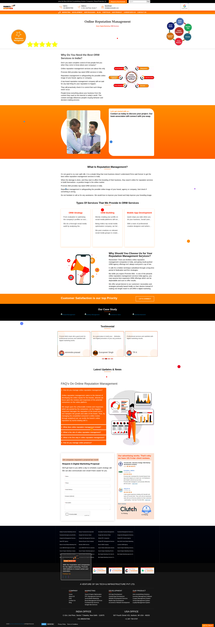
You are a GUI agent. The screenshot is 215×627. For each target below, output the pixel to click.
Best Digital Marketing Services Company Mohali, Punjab (106, 557)
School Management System (141, 600)
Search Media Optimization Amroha (106, 547)
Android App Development (116, 596)
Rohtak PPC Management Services (106, 541)
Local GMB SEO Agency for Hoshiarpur (68, 547)
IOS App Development (115, 594)
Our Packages (89, 12)
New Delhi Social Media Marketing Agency (125, 541)
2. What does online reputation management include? (81, 427)
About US (72, 596)
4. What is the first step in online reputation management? (82, 437)
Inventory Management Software (142, 596)
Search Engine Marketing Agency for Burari (87, 551)
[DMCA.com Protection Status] (48, 624)
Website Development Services (118, 598)
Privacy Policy (62, 624)
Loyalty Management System (141, 602)
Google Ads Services (91, 604)
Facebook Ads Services (92, 602)
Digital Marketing (105, 26)
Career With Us (130, 12)
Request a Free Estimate (118, 1)
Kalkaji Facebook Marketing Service (68, 531)
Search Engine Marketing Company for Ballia (68, 551)
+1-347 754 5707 (131, 619)
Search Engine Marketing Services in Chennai (125, 551)
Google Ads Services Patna (104, 535)
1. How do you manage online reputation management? (82, 390)
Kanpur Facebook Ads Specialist (86, 531)
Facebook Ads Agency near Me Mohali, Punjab (68, 535)
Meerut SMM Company (103, 544)
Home (98, 26)
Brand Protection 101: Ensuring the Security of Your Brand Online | (87, 1)
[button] (103, 358)
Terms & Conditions (72, 624)
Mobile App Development (116, 600)
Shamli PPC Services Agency (124, 538)
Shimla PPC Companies (103, 538)
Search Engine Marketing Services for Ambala (125, 547)
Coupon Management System (141, 598)
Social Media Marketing (92, 598)
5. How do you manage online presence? (76, 443)
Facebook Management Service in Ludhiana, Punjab (125, 531)
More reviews (122, 503)
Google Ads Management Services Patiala (125, 535)
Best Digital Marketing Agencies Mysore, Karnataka (125, 554)
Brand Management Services (93, 600)
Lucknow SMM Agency (122, 544)
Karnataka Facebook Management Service (106, 531)
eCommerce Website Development (119, 602)
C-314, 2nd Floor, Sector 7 (89, 8)
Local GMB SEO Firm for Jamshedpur (87, 547)
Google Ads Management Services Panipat (68, 538)
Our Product (117, 12)
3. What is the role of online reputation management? (81, 432)
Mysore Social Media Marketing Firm (68, 544)
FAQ (70, 598)
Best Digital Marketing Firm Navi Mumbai (106, 554)
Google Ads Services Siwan (85, 535)
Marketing (66, 12)
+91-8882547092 (68, 8)
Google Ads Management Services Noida (87, 538)
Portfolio (106, 12)
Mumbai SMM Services (84, 544)
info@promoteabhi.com (112, 8)
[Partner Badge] (184, 7)
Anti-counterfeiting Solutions (141, 594)
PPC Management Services (93, 596)
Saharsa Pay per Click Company (86, 541)
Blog (99, 12)
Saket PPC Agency (64, 541)
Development (77, 12)
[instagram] (68, 577)
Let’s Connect (145, 299)
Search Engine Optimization (93, 594)
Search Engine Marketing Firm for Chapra (106, 551)
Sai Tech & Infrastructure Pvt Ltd (17, 623)
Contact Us (141, 12)
